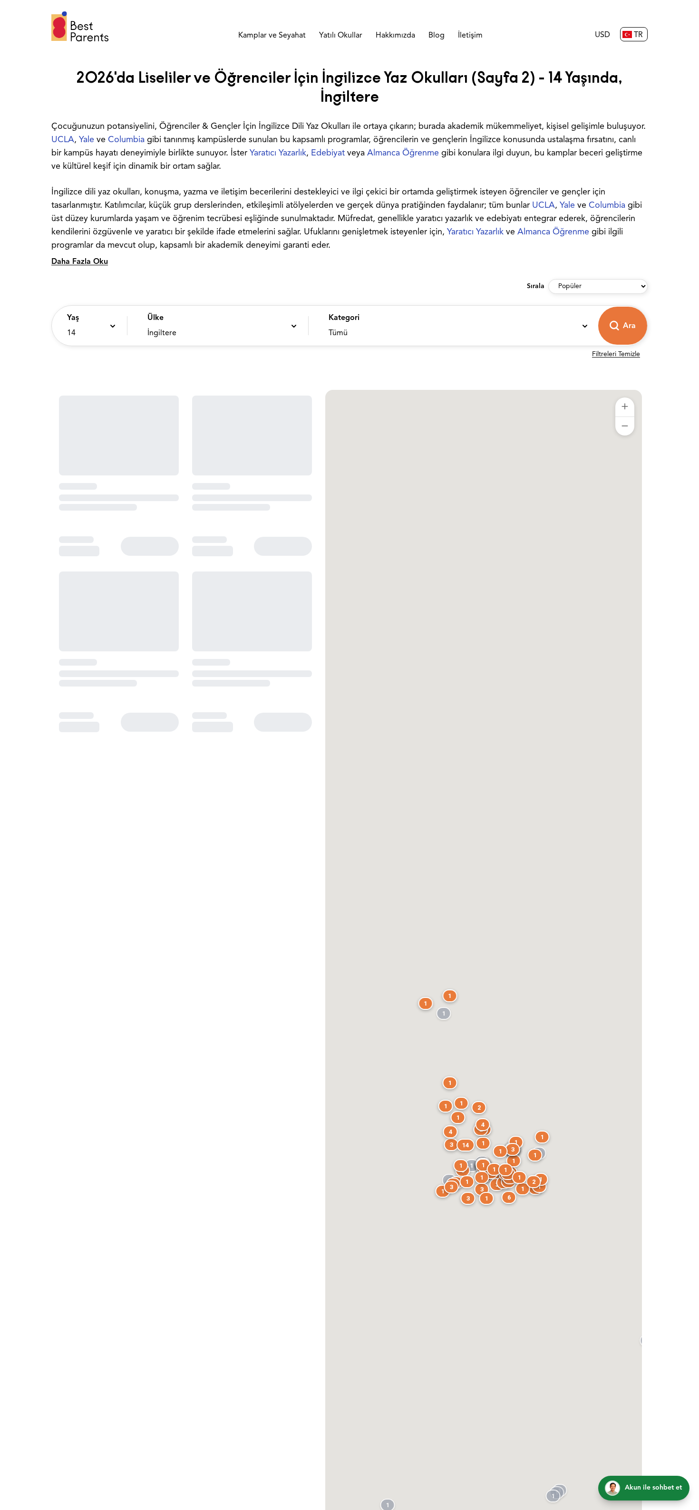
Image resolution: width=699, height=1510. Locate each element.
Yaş (73, 318)
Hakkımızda (395, 35)
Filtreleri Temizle (616, 354)
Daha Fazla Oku (79, 262)
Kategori (344, 318)
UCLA (62, 140)
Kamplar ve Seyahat (272, 35)
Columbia (126, 140)
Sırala (535, 286)
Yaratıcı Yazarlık (278, 153)
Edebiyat (328, 153)
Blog (436, 35)
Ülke (155, 318)
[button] (87, 326)
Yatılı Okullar (340, 35)
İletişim (470, 35)
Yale (86, 140)
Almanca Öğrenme (403, 153)
